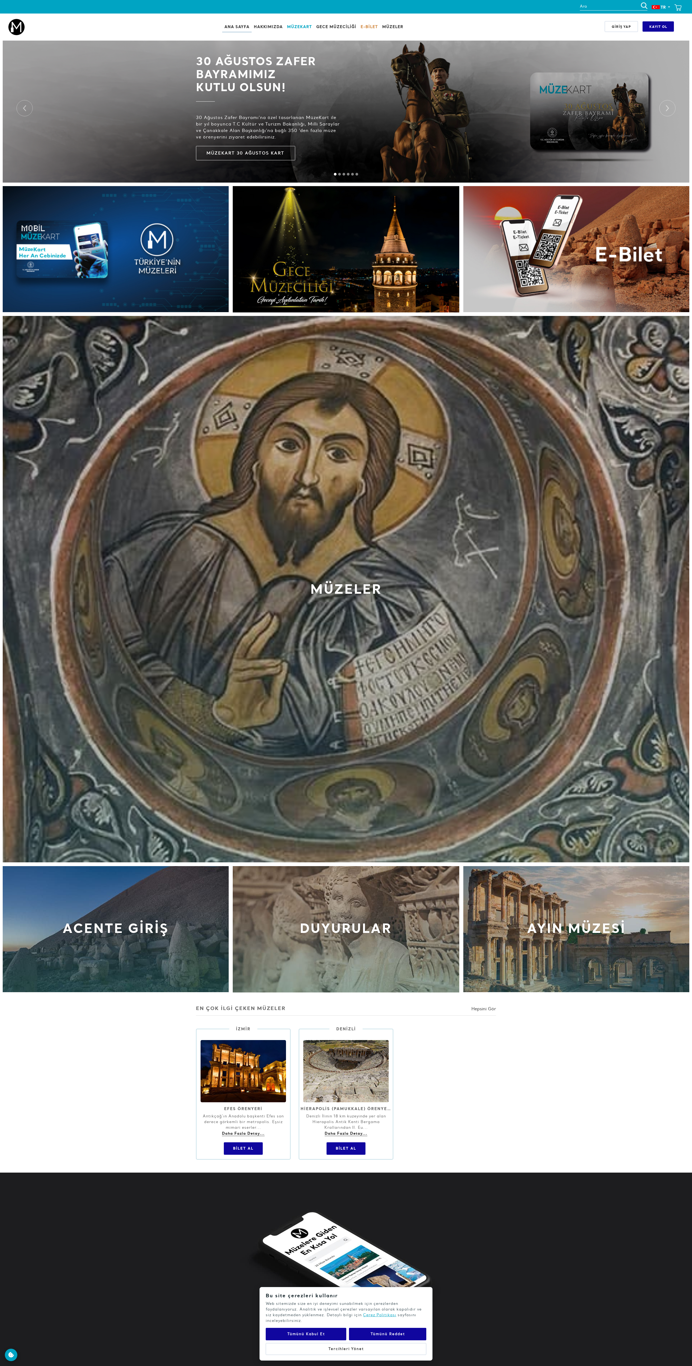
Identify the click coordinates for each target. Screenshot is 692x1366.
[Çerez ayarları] (11, 1355)
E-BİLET (369, 26)
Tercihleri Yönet (346, 1349)
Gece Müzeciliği (336, 26)
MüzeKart (299, 26)
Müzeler (392, 26)
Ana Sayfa (236, 26)
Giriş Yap (621, 26)
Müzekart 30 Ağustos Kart (245, 153)
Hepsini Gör (483, 1008)
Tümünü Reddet (388, 1334)
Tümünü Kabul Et (306, 1334)
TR (663, 7)
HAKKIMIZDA (268, 26)
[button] (24, 108)
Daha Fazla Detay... (243, 1133)
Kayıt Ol (658, 26)
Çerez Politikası (379, 1314)
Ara (583, 6)
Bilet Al (243, 1148)
